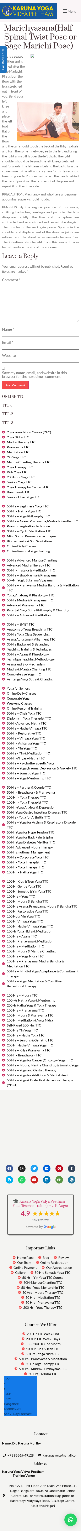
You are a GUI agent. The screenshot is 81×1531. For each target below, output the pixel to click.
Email (7, 342)
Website (9, 355)
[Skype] (9, 1179)
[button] (69, 11)
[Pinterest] (59, 1168)
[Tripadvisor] (59, 1179)
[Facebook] (9, 1168)
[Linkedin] (46, 1179)
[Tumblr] (71, 1168)
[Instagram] (22, 1168)
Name (8, 329)
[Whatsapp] (22, 1179)
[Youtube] (34, 1179)
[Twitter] (34, 1168)
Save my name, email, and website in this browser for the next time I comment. (34, 374)
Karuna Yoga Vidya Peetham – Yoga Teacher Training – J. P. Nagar (40, 1203)
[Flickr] (46, 1168)
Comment (11, 280)
